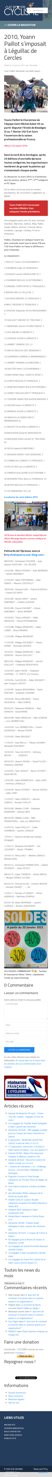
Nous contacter (15, 1396)
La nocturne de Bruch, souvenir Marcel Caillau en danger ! (24, 1306)
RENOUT (12, 1331)
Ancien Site (9, 1424)
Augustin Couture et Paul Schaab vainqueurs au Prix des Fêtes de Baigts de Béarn (27, 1180)
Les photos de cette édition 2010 (21, 497)
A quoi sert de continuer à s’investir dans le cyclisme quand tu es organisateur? (25, 1298)
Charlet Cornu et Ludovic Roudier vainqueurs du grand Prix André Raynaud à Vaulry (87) (27, 1203)
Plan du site (13, 1402)
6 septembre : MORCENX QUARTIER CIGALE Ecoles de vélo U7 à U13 (25, 1141)
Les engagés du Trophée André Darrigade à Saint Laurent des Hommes (27, 1125)
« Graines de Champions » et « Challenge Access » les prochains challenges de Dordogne (27, 1170)
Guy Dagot (13, 1321)
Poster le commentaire (19, 1049)
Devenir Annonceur (17, 1392)
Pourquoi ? (20, 1352)
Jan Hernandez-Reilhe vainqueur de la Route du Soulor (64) (25, 1194)
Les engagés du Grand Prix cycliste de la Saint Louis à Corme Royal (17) (26, 1261)
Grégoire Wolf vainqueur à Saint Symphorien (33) (23, 1211)
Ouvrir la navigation (21, 25)
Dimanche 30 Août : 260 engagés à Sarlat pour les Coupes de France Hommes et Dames (27, 1133)
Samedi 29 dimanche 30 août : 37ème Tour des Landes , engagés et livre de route (26, 1117)
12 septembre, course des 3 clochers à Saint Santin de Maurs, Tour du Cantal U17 (28, 1148)
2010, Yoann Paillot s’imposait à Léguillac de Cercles (25, 47)
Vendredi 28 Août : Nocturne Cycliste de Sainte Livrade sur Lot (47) (26, 1161)
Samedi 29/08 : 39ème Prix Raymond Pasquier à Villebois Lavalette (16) (25, 1154)
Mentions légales (16, 1399)
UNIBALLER (43, 1472)
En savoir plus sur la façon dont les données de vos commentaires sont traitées (24, 1064)
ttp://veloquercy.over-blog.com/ (25, 555)
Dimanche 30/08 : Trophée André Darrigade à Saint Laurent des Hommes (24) (26, 1226)
